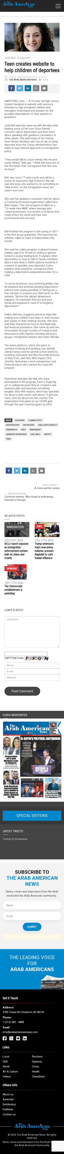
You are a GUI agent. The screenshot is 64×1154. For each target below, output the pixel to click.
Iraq (39, 526)
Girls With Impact (47, 425)
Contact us (9, 1114)
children (19, 420)
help (23, 430)
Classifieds (38, 1076)
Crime (35, 1066)
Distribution (9, 1104)
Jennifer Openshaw (16, 434)
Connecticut (35, 420)
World (6, 1066)
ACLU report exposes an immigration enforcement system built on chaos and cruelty (16, 551)
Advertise (8, 1099)
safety (47, 434)
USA (5, 1061)
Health (35, 1071)
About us (8, 1094)
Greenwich (11, 430)
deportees (28, 425)
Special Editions (32, 815)
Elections (37, 1056)
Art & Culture (10, 1071)
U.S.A (45, 80)
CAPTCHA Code (13, 658)
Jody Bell (35, 434)
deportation (12, 425)
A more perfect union (47, 488)
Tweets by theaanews (15, 839)
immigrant (35, 430)
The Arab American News (23, 80)
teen (8, 439)
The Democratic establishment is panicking (13, 589)
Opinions (12, 568)
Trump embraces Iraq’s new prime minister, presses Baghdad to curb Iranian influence (44, 551)
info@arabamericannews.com (20, 1032)
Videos (7, 1076)
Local (6, 1056)
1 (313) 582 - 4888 (13, 1022)
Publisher (8, 1109)
